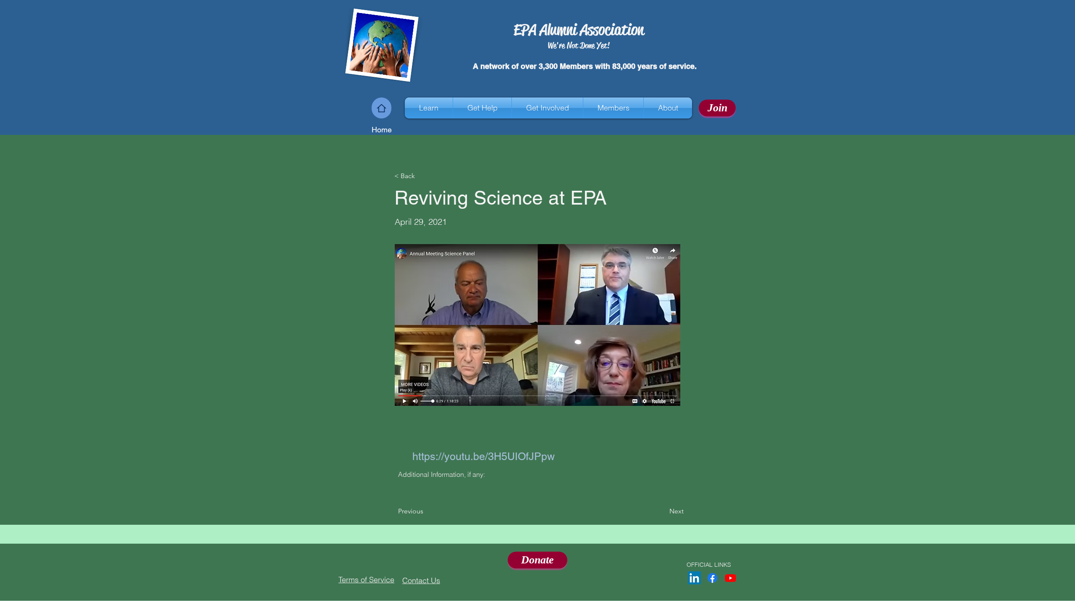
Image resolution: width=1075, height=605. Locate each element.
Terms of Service (366, 579)
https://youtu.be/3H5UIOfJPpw (483, 456)
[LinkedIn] (694, 577)
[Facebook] (712, 577)
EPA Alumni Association (579, 29)
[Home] (381, 107)
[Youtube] (730, 577)
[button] (429, 107)
